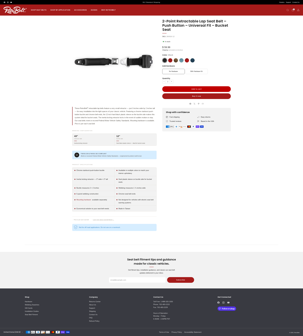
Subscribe (180, 280)
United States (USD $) (12, 332)
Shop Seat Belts (39, 10)
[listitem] (151, 2)
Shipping (165, 50)
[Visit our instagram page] (7, 2)
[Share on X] (194, 104)
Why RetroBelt (108, 10)
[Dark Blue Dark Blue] (192, 60)
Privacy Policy (177, 332)
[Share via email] (203, 104)
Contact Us (295, 2)
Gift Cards (28, 308)
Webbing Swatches (32, 305)
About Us (92, 305)
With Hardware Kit (196, 71)
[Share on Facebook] (190, 104)
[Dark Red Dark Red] (187, 60)
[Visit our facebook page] (4, 2)
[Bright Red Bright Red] (170, 60)
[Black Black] (165, 60)
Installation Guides (32, 311)
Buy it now (196, 96)
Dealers (281, 2)
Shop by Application (60, 10)
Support (288, 2)
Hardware (28, 301)
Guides (94, 10)
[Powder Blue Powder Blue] (181, 60)
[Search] (287, 10)
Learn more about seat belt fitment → (103, 219)
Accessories (80, 10)
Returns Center (95, 301)
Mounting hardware (83, 200)
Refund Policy (94, 321)
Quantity (166, 78)
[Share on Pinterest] (198, 104)
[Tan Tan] (176, 60)
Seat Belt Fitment (31, 314)
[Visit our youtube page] (11, 2)
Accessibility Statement (192, 332)
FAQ (90, 318)
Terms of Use (164, 332)
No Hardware (173, 71)
